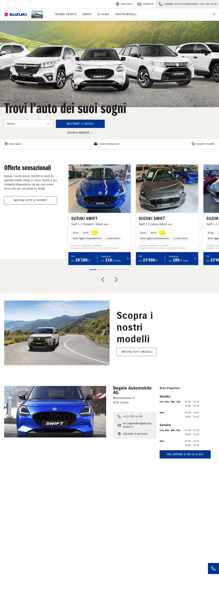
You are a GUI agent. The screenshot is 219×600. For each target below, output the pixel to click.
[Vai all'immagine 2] (101, 269)
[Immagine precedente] (103, 279)
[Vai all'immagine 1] (93, 269)
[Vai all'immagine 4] (117, 269)
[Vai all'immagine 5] (126, 269)
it (214, 14)
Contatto (148, 4)
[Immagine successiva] (116, 279)
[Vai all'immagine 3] (109, 269)
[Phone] (213, 568)
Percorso (126, 4)
